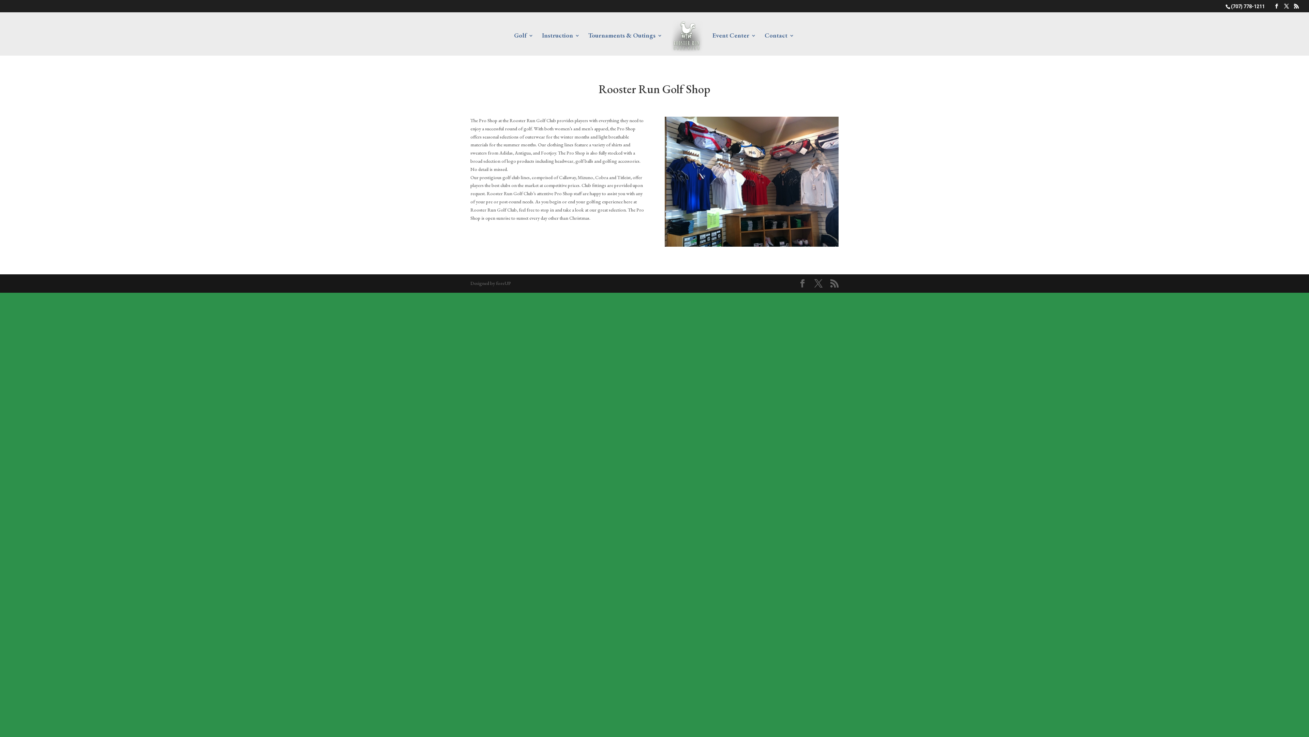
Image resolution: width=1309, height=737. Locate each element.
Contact (776, 36)
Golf (520, 36)
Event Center (730, 36)
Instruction (557, 36)
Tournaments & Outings (622, 36)
